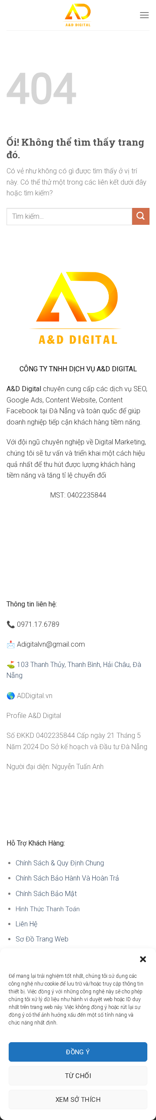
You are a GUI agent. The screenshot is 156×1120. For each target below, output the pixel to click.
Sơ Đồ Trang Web (42, 939)
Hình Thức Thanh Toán (48, 909)
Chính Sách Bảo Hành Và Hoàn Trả (67, 878)
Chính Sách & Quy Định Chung (60, 863)
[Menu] (144, 15)
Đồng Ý (78, 1052)
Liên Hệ (27, 924)
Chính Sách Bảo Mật (46, 894)
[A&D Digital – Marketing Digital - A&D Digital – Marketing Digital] (78, 15)
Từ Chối (78, 1076)
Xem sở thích (78, 1100)
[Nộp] (141, 216)
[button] (143, 959)
